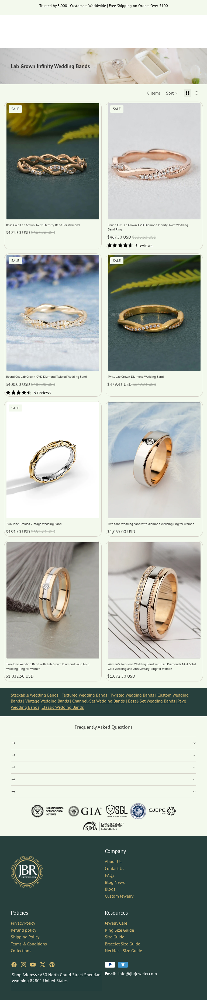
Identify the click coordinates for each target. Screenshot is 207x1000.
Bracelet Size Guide (122, 944)
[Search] (167, 29)
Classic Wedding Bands (63, 707)
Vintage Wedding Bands (47, 701)
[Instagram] (23, 964)
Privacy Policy (23, 923)
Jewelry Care (116, 923)
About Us (113, 861)
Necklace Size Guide (123, 951)
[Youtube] (33, 964)
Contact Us (114, 868)
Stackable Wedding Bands (34, 695)
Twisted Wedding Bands (133, 695)
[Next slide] (91, 161)
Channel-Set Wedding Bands (98, 701)
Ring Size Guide (119, 930)
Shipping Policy (25, 936)
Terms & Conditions (29, 944)
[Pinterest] (52, 964)
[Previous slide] (14, 161)
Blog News (115, 882)
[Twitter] (42, 964)
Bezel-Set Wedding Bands (152, 701)
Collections (21, 951)
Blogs (110, 889)
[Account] (178, 29)
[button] (172, 93)
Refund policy (23, 930)
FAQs (109, 875)
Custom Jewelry (119, 896)
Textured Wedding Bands (84, 695)
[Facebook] (14, 964)
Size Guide (114, 936)
